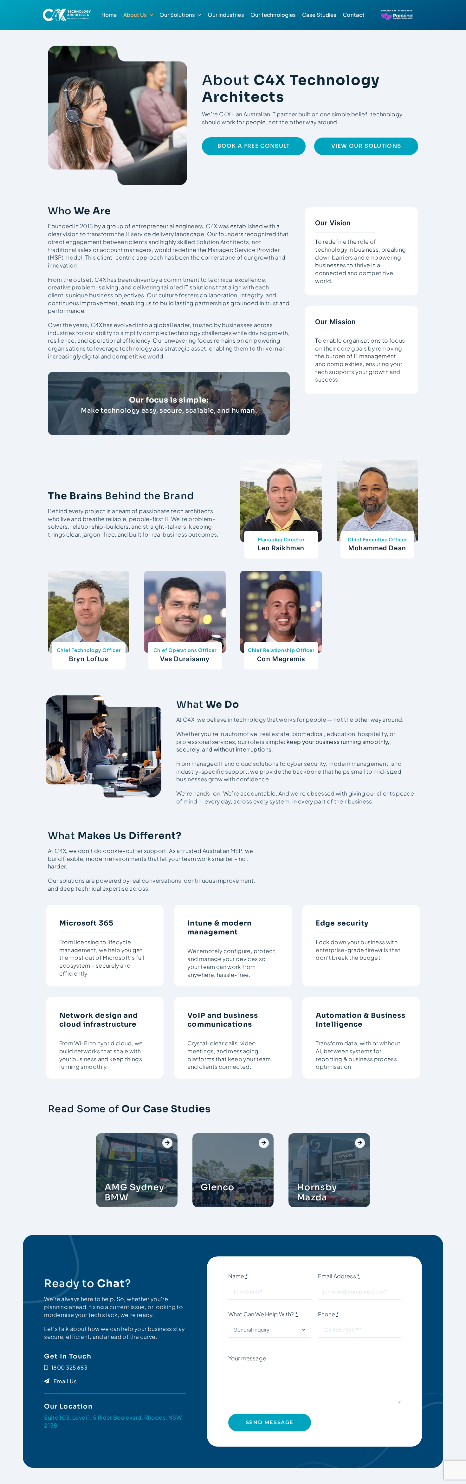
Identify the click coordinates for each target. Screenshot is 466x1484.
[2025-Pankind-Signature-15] (68, 10)
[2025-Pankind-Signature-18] (392, 11)
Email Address (339, 1276)
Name (238, 1276)
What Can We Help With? (263, 1314)
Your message (247, 1358)
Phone (328, 1314)
